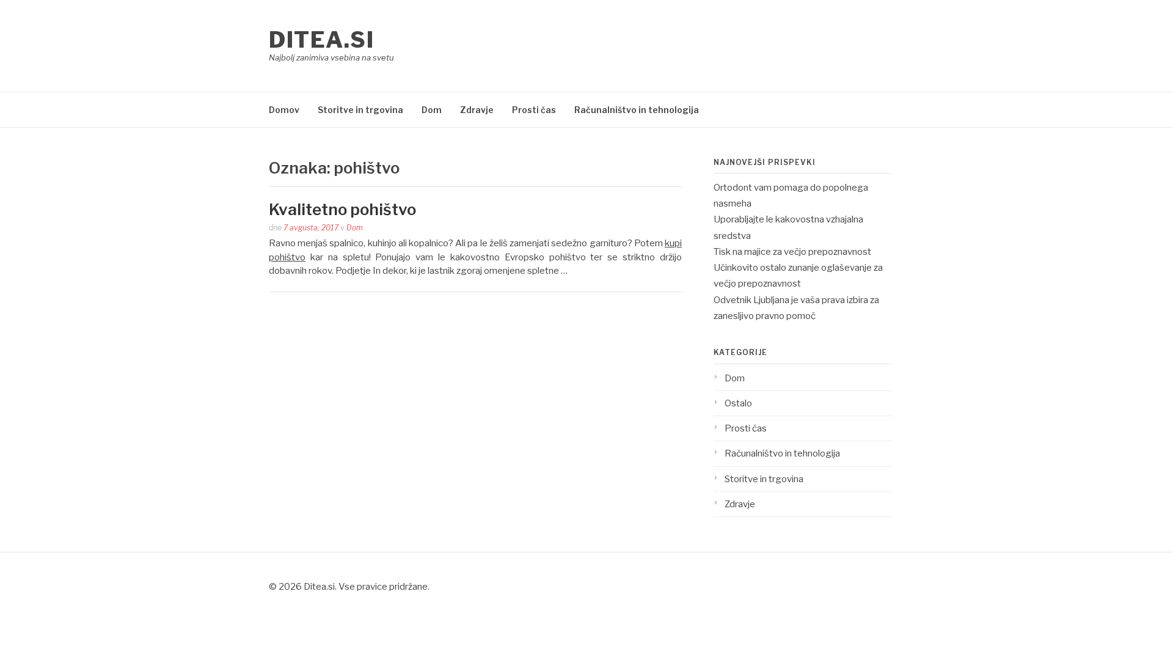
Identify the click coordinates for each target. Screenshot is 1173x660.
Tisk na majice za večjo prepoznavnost (792, 251)
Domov (284, 110)
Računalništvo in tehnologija (636, 110)
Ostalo (738, 403)
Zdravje (477, 110)
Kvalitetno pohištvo (342, 209)
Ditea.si (321, 39)
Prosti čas (534, 110)
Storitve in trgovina (360, 110)
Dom (432, 110)
